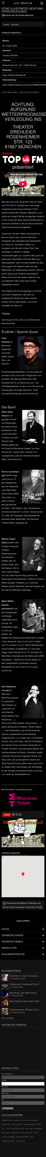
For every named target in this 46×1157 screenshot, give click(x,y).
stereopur (15, 1133)
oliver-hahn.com (14, 459)
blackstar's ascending (29, 1120)
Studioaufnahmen (22, 1137)
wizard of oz (20, 1141)
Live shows (15, 24)
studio (36, 1133)
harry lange (6, 1124)
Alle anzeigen (8, 1017)
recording (6, 1133)
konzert (38, 1124)
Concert (6, 24)
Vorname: (5, 1087)
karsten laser (29, 1124)
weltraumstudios (8, 1141)
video (32, 1137)
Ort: (3, 1099)
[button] (23, 874)
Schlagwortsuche (13, 954)
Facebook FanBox (12, 941)
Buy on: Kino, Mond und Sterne (29, 92)
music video (29, 1128)
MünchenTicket (8, 323)
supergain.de (21, 522)
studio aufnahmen (8, 1137)
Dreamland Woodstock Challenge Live (23, 903)
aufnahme (16, 1120)
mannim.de (7, 670)
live (3, 1128)
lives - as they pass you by (15, 1128)
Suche (5, 929)
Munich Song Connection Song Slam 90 (21, 907)
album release (7, 1120)
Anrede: (4, 1080)
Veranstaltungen (12, 935)
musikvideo (38, 1128)
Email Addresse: (7, 1074)
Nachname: (5, 1093)
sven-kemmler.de (30, 393)
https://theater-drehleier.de (14, 74)
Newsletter (9, 947)
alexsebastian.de (22, 774)
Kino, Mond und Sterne (25, 319)
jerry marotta (17, 1124)
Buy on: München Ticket (10, 92)
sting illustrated (26, 1133)
